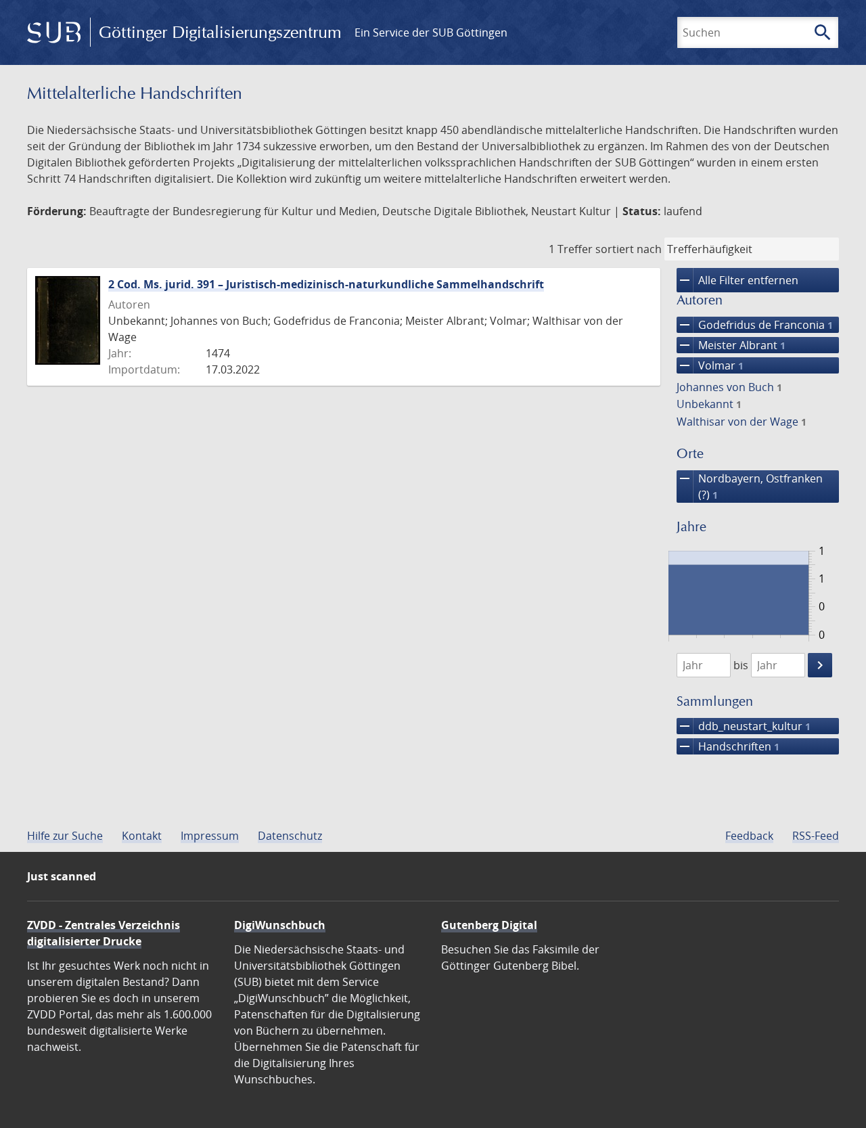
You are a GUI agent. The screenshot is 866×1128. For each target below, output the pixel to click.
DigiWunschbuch (279, 925)
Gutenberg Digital (489, 925)
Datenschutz (290, 835)
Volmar (710, 365)
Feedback (749, 835)
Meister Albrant (731, 345)
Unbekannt (709, 404)
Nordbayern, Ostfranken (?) (750, 486)
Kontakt (142, 835)
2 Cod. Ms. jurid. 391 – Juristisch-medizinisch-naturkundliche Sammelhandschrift (326, 284)
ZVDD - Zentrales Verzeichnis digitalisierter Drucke (103, 933)
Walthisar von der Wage (741, 421)
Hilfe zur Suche (65, 835)
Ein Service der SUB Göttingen (431, 32)
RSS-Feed (815, 835)
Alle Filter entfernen (737, 280)
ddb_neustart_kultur (744, 726)
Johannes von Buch (729, 387)
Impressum (210, 835)
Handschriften (728, 746)
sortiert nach (628, 249)
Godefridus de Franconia (755, 325)
